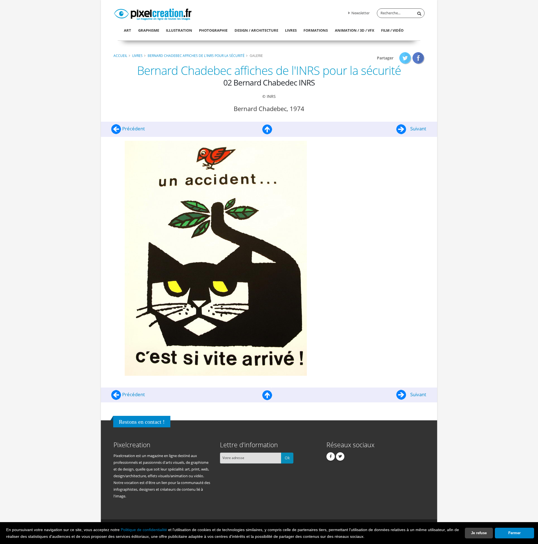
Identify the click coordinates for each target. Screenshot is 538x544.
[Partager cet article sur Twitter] (405, 58)
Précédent (133, 128)
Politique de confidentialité (144, 529)
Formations (315, 30)
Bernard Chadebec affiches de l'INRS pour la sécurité (196, 55)
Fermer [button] (514, 533)
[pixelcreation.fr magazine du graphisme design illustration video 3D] (152, 13)
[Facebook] (330, 456)
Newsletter (360, 13)
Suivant (417, 128)
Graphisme (148, 30)
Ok (287, 457)
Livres (291, 30)
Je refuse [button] (479, 533)
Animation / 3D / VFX (354, 30)
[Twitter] (340, 456)
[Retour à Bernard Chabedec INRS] (267, 128)
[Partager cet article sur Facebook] (418, 58)
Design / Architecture (256, 30)
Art (127, 30)
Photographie (213, 30)
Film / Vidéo (392, 30)
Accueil (120, 55)
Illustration (179, 30)
